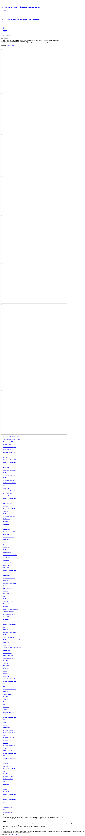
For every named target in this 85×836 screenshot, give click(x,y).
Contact (4, 14)
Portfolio (5, 11)
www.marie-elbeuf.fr (10, 45)
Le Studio (5, 12)
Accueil (4, 10)
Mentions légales (15, 834)
